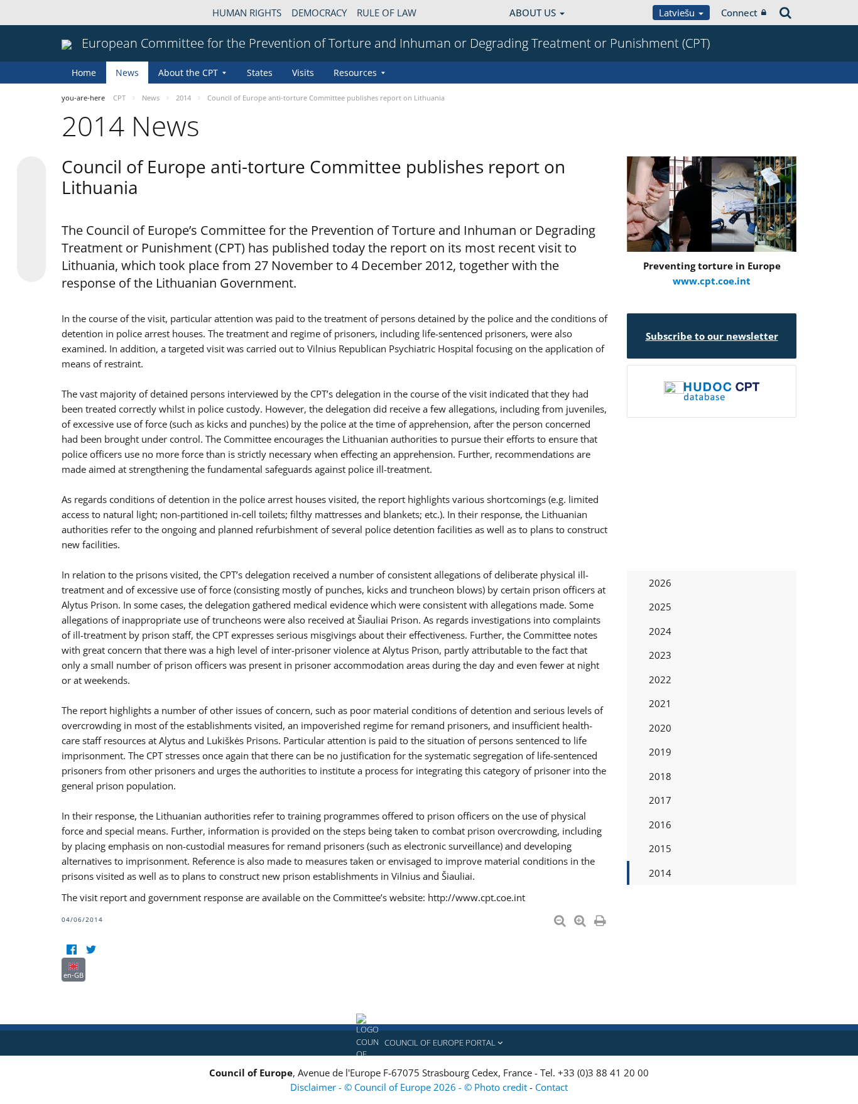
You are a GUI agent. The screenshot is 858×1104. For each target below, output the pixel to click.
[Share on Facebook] (31, 219)
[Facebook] (71, 950)
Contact (551, 1087)
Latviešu (678, 12)
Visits (303, 72)
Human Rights (246, 12)
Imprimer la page (601, 918)
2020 (660, 728)
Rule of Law (386, 12)
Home (84, 72)
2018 (660, 776)
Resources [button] (355, 72)
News (127, 72)
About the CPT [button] (188, 72)
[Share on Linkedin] (31, 243)
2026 (660, 582)
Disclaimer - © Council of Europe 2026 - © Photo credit (409, 1087)
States (260, 72)
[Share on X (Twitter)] (31, 196)
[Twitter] (90, 950)
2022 (660, 679)
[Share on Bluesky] (31, 172)
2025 (660, 606)
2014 (660, 873)
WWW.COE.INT (93, 12)
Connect (739, 12)
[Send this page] (31, 267)
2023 (660, 655)
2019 (660, 751)
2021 (660, 703)
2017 (660, 800)
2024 (660, 631)
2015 (660, 848)
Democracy (319, 12)
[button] (429, 1043)
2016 (660, 824)
